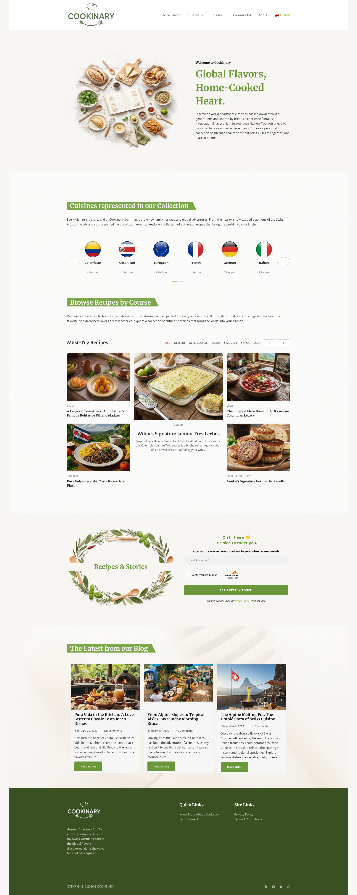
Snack (245, 342)
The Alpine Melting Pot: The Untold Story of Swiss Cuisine (248, 716)
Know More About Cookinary (199, 814)
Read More (88, 766)
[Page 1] (175, 281)
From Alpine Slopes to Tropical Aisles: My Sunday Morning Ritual (176, 719)
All (167, 342)
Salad (216, 342)
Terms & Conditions (248, 819)
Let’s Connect (188, 819)
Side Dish (230, 342)
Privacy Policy (243, 814)
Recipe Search (170, 15)
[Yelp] (265, 886)
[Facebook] (273, 886)
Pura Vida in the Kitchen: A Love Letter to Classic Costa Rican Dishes (104, 719)
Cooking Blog (242, 15)
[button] (201, 15)
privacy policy (242, 600)
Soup (257, 342)
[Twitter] (280, 886)
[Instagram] (288, 886)
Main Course (198, 342)
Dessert (179, 342)
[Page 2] (182, 281)
